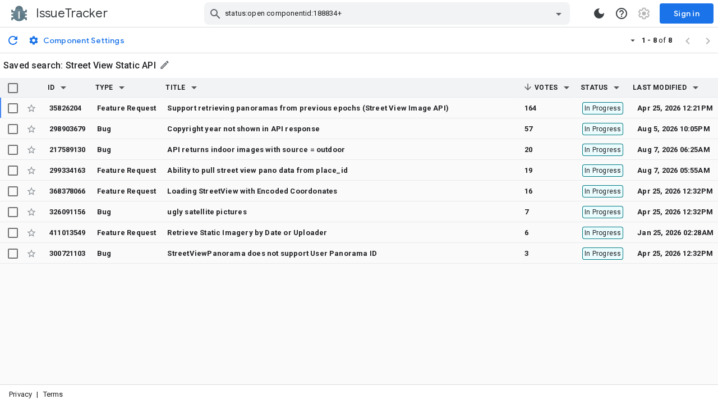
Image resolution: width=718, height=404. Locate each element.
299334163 (67, 170)
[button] (63, 87)
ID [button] (51, 87)
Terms (53, 394)
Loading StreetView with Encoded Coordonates (252, 191)
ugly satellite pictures (206, 212)
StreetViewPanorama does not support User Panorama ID (272, 253)
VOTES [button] (545, 87)
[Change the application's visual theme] (599, 13)
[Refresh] (13, 40)
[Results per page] (633, 40)
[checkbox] (13, 88)
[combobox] (388, 13)
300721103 (67, 253)
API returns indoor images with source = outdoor (256, 149)
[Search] (215, 13)
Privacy (20, 394)
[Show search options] (558, 13)
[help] (621, 13)
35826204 (65, 108)
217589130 (67, 149)
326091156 (67, 212)
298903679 (67, 129)
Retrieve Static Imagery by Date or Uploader (247, 232)
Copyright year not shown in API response (243, 129)
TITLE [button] (175, 87)
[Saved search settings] (165, 64)
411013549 (67, 232)
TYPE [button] (104, 87)
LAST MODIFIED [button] (659, 87)
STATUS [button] (594, 87)
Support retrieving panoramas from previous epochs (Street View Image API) (308, 108)
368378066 (67, 191)
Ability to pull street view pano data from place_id (257, 170)
